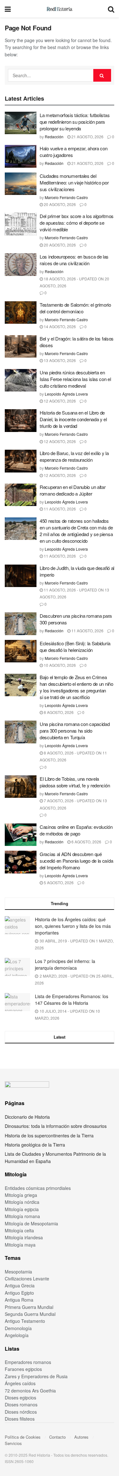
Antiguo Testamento (25, 1321)
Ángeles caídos (20, 1383)
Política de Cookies (23, 1437)
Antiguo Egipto (19, 1293)
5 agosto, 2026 (58, 882)
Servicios (13, 1443)
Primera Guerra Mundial (29, 1307)
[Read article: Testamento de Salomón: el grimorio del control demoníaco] (20, 312)
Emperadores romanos (28, 1362)
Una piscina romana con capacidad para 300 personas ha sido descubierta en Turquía (74, 731)
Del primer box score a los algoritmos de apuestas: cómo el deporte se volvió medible (77, 223)
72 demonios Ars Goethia (30, 1390)
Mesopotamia (18, 1271)
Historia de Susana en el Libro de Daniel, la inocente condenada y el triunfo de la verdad (73, 419)
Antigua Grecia (20, 1285)
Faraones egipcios (23, 1369)
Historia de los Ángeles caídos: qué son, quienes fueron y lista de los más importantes (73, 926)
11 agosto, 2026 (59, 508)
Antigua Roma (19, 1300)
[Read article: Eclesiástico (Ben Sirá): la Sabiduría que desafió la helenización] (20, 651)
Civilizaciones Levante (27, 1278)
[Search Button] (111, 8)
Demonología (18, 1328)
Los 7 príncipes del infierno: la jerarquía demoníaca (65, 964)
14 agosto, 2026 (59, 326)
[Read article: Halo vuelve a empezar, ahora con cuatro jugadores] (20, 156)
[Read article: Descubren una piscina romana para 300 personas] (20, 623)
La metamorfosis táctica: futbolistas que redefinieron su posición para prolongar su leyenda (74, 122)
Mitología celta (19, 1230)
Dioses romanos (21, 1404)
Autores (81, 1437)
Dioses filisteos (20, 1419)
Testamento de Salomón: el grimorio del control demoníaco (75, 308)
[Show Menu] (8, 8)
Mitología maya (20, 1244)
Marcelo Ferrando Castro (66, 197)
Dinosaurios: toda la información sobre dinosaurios (56, 1126)
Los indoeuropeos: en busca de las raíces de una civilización (74, 259)
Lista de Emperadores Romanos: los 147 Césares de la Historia (71, 999)
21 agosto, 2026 (86, 136)
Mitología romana (22, 1216)
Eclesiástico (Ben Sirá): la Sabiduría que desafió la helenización (75, 646)
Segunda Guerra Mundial (30, 1314)
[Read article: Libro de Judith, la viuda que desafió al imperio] (20, 576)
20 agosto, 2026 (59, 204)
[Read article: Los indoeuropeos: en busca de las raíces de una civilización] (20, 264)
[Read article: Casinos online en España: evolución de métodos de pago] (20, 834)
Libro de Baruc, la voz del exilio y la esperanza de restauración (74, 456)
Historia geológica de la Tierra (35, 1144)
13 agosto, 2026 (59, 360)
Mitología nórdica (22, 1202)
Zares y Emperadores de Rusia (36, 1376)
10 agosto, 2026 (59, 665)
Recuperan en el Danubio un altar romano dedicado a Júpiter (72, 490)
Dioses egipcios (20, 1397)
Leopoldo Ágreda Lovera (66, 394)
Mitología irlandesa (24, 1237)
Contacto (57, 1437)
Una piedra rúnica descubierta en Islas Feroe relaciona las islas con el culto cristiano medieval (75, 379)
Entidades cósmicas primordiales (38, 1188)
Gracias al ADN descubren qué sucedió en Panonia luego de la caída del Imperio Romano (76, 861)
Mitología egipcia (22, 1209)
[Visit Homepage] (59, 9)
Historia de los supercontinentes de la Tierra (49, 1135)
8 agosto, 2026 (58, 712)
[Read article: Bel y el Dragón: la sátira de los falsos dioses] (20, 346)
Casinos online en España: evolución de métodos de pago (76, 830)
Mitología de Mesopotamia (31, 1223)
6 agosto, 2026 (85, 841)
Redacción (54, 136)
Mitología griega (21, 1195)
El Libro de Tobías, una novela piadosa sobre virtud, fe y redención (75, 782)
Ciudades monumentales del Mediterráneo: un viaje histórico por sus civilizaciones (74, 182)
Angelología (17, 1335)
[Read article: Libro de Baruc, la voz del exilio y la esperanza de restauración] (20, 461)
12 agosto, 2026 (59, 400)
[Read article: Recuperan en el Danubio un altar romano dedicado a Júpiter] (20, 495)
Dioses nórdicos (21, 1412)
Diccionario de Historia (27, 1117)
